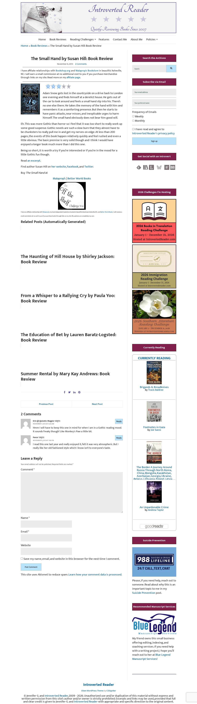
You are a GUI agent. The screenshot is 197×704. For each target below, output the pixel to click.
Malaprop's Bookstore (87, 71)
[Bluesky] (159, 167)
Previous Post (46, 404)
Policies (150, 40)
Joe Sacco (156, 430)
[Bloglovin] (166, 167)
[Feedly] (138, 167)
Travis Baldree (155, 390)
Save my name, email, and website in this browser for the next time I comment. (72, 559)
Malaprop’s (59, 178)
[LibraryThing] (151, 167)
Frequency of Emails (144, 112)
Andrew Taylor (156, 510)
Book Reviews (58, 40)
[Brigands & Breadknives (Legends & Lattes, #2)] (154, 372)
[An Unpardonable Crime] (154, 491)
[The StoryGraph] (145, 167)
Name (25, 518)
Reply (119, 421)
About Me (137, 40)
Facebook (72, 166)
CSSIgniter (111, 690)
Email (25, 532)
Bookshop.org (63, 71)
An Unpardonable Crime (154, 507)
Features (104, 40)
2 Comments (81, 64)
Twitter (88, 166)
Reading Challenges (82, 40)
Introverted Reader (98, 685)
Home (42, 40)
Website (26, 545)
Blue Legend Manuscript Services (151, 656)
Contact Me (120, 40)
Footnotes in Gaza (154, 427)
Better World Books (79, 178)
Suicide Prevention (143, 593)
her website (58, 166)
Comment (28, 470)
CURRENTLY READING (154, 358)
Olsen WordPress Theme (92, 690)
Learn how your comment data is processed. (95, 574)
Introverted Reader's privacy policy (153, 133)
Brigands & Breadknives (154, 387)
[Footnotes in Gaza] (154, 411)
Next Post (97, 404)
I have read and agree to (153, 131)
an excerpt (33, 160)
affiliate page (73, 77)
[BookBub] (172, 167)
